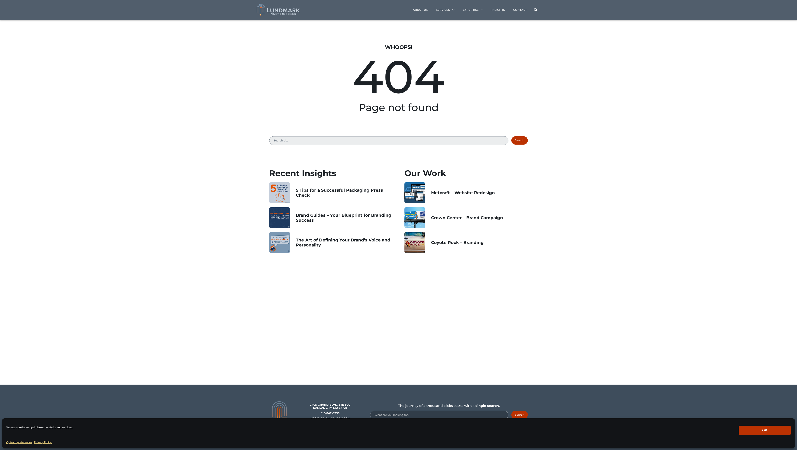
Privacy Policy (43, 442)
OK (764, 430)
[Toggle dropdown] (453, 10)
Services (443, 9)
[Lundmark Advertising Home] (278, 10)
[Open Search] (535, 10)
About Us (420, 9)
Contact (520, 9)
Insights (498, 9)
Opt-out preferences (19, 442)
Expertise (471, 9)
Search (519, 140)
